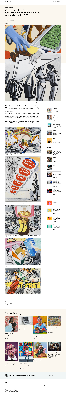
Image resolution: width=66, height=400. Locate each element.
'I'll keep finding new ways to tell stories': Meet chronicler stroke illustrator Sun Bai (57, 111)
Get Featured (36, 389)
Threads (54, 391)
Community (35, 388)
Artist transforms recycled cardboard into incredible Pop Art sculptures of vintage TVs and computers (25, 328)
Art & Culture (11, 7)
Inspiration (6, 7)
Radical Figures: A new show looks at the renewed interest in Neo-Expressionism (54, 330)
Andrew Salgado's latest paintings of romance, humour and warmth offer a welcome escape (40, 337)
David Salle (31, 17)
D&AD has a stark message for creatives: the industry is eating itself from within (57, 175)
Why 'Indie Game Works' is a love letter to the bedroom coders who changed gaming (57, 125)
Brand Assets (36, 391)
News (54, 138)
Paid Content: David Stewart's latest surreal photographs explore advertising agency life (54, 355)
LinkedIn (54, 390)
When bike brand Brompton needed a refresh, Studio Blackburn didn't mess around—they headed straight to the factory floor (57, 183)
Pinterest (54, 392)
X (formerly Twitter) (56, 389)
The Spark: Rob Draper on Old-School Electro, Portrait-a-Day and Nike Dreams (57, 203)
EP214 (54, 216)
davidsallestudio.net (22, 124)
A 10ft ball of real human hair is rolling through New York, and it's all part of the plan (57, 152)
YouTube (54, 388)
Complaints (45, 389)
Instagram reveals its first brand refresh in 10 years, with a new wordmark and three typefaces (57, 168)
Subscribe (54, 1)
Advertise (35, 390)
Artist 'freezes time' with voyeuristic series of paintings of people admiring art (25, 366)
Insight (54, 130)
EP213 (54, 224)
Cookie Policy (45, 388)
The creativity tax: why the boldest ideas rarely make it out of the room (57, 118)
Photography (54, 352)
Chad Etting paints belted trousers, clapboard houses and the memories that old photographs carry (11, 336)
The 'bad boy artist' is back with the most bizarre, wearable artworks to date (11, 364)
